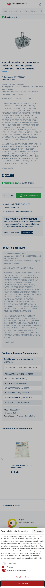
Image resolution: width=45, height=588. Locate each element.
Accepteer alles (22, 583)
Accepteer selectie (22, 577)
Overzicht (39, 531)
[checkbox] (8, 563)
